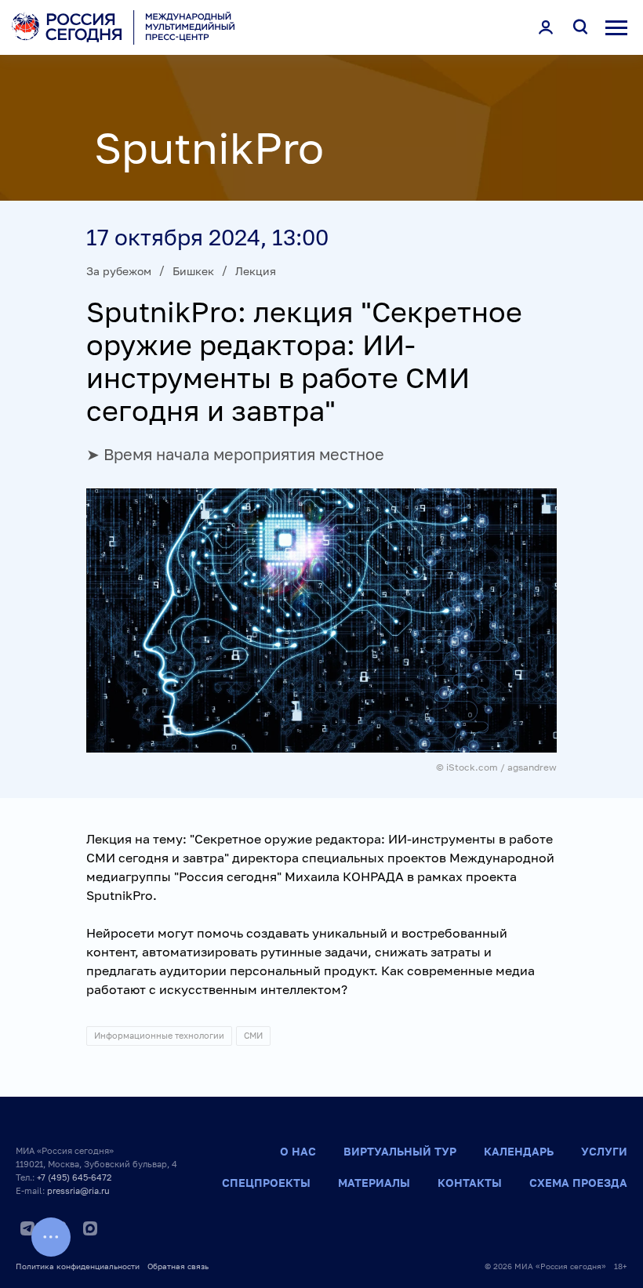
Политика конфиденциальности (78, 1266)
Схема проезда (578, 1182)
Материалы (374, 1182)
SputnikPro (209, 147)
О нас (298, 1151)
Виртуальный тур (399, 1151)
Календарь (519, 1151)
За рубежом (118, 271)
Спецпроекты (266, 1182)
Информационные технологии (159, 1035)
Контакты (470, 1182)
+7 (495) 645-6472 (74, 1177)
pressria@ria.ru (78, 1190)
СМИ (253, 1035)
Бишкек (193, 271)
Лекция (255, 271)
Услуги (604, 1151)
